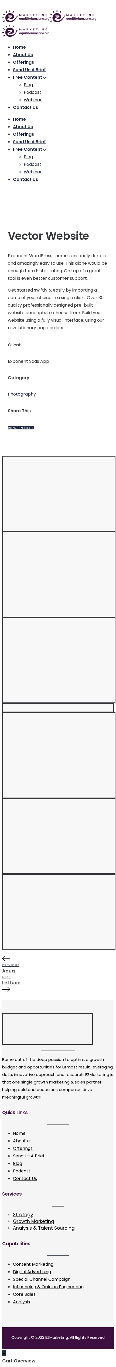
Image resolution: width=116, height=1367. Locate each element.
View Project (21, 428)
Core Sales (24, 1294)
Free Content (27, 77)
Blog (28, 85)
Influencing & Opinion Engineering (48, 1287)
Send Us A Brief (29, 70)
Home (19, 47)
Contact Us (25, 107)
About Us (23, 55)
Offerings (23, 62)
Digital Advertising (32, 1272)
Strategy (23, 1214)
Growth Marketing (33, 1221)
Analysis (21, 1302)
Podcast (32, 92)
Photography (22, 394)
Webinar (33, 100)
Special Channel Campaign (41, 1279)
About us (22, 1141)
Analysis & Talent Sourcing (44, 1228)
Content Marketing (33, 1264)
